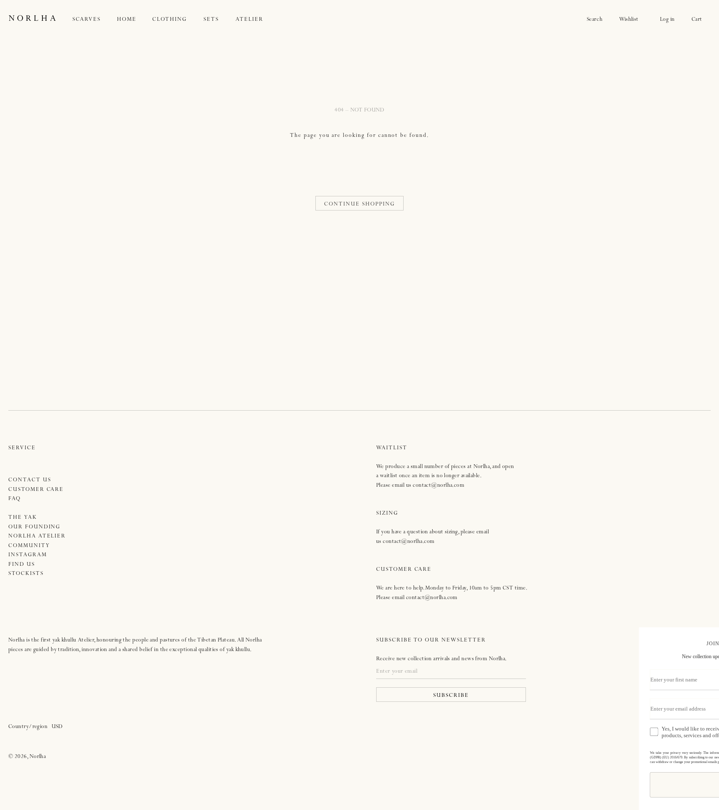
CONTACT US (29, 480)
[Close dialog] (705, 637)
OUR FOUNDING (34, 527)
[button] (94, 20)
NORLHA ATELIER (37, 536)
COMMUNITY (29, 546)
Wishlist (631, 20)
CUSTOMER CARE (36, 490)
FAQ (14, 499)
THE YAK (22, 518)
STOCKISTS (26, 574)
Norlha (38, 757)
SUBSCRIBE (451, 696)
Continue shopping (359, 204)
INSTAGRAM (27, 555)
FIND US (21, 565)
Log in (667, 20)
